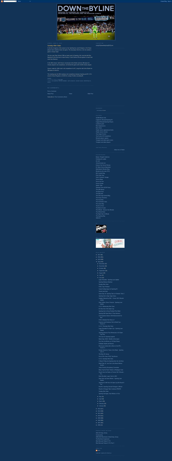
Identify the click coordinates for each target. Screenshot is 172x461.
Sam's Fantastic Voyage (102, 177)
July (100, 275)
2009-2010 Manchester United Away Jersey (107, 437)
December (102, 263)
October (101, 268)
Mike (99, 450)
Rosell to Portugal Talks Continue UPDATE (110, 389)
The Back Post (100, 191)
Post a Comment (51, 91)
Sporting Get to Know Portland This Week (109, 311)
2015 (99, 259)
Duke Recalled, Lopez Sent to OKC (108, 376)
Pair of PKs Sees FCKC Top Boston (108, 356)
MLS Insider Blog (100, 173)
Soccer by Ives (100, 181)
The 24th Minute (100, 189)
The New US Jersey (104, 354)
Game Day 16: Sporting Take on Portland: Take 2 (111, 293)
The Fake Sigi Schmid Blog (103, 195)
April (100, 399)
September (102, 270)
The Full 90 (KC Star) (101, 201)
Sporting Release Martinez (105, 282)
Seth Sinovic (71, 80)
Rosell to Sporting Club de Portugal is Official (110, 386)
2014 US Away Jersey (101, 433)
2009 (99, 418)
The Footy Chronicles (101, 197)
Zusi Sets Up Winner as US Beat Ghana (109, 341)
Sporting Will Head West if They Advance (109, 313)
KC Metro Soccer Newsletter (103, 167)
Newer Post (50, 93)
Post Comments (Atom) (61, 97)
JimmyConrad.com (101, 163)
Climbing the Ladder (101, 159)
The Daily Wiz (99, 193)
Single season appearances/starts (105, 130)
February (101, 403)
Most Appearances (101, 126)
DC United (55, 80)
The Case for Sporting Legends (107, 336)
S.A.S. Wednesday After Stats (107, 306)
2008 (99, 420)
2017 (99, 254)
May (100, 396)
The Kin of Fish (100, 205)
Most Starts (99, 128)
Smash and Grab (103, 291)
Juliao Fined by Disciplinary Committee (109, 367)
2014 (99, 261)
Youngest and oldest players (103, 142)
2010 (99, 415)
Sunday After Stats (104, 284)
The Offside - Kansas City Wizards (105, 210)
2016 (99, 257)
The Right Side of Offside (102, 214)
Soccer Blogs (99, 179)
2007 (99, 422)
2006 (99, 425)
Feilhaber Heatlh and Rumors (106, 343)
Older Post (90, 93)
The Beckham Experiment (102, 439)
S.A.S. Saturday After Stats (106, 358)
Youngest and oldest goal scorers (104, 140)
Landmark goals (100, 123)
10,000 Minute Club (101, 117)
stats (49, 82)
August (101, 273)
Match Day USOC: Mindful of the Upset (109, 339)
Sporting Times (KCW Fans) (103, 187)
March (101, 401)
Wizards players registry (102, 138)
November (102, 266)
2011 (99, 413)
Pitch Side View (100, 175)
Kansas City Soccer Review (103, 165)
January (101, 406)
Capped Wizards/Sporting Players (104, 122)
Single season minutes (102, 132)
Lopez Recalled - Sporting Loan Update (109, 279)
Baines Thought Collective (102, 157)
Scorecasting (99, 435)
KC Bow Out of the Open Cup (106, 308)
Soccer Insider (99, 183)
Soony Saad (79, 80)
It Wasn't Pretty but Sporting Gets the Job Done (111, 361)
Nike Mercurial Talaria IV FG (103, 441)
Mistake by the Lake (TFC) (103, 171)
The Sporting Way (100, 216)
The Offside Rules (100, 212)
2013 (99, 408)
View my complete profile (103, 453)
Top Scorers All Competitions (103, 136)
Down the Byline (99, 110)
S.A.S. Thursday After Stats (106, 326)
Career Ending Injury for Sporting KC (108, 289)
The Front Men (99, 199)
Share (49, 78)
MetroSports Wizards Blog (102, 169)
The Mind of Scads (101, 208)
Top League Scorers (101, 134)
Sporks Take (99, 185)
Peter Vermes (63, 80)
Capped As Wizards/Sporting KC (104, 119)
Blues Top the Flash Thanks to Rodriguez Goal (111, 369)
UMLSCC (98, 218)
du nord (98, 161)
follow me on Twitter (119, 149)
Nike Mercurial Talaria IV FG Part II (105, 443)
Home (70, 93)
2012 (99, 411)
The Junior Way (100, 203)
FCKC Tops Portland (104, 286)
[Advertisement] (103, 77)
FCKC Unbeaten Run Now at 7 (106, 320)
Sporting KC (87, 80)
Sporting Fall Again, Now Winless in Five (109, 393)
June (100, 277)
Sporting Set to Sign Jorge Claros (107, 296)
